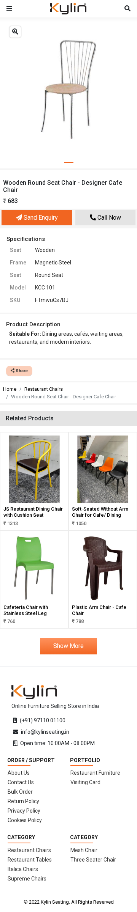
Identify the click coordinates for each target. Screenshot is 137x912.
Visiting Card (85, 782)
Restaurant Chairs (43, 389)
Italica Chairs (23, 869)
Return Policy (23, 801)
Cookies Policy (25, 820)
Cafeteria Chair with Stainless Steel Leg (25, 610)
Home (9, 389)
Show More (68, 645)
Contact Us (21, 782)
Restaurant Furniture (95, 773)
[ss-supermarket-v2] (34, 692)
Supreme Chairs (27, 879)
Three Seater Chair (93, 860)
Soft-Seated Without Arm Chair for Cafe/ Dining (100, 512)
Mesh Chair (83, 850)
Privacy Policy (24, 811)
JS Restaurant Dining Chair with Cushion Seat (33, 512)
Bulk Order (20, 792)
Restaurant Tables (30, 860)
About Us (19, 773)
